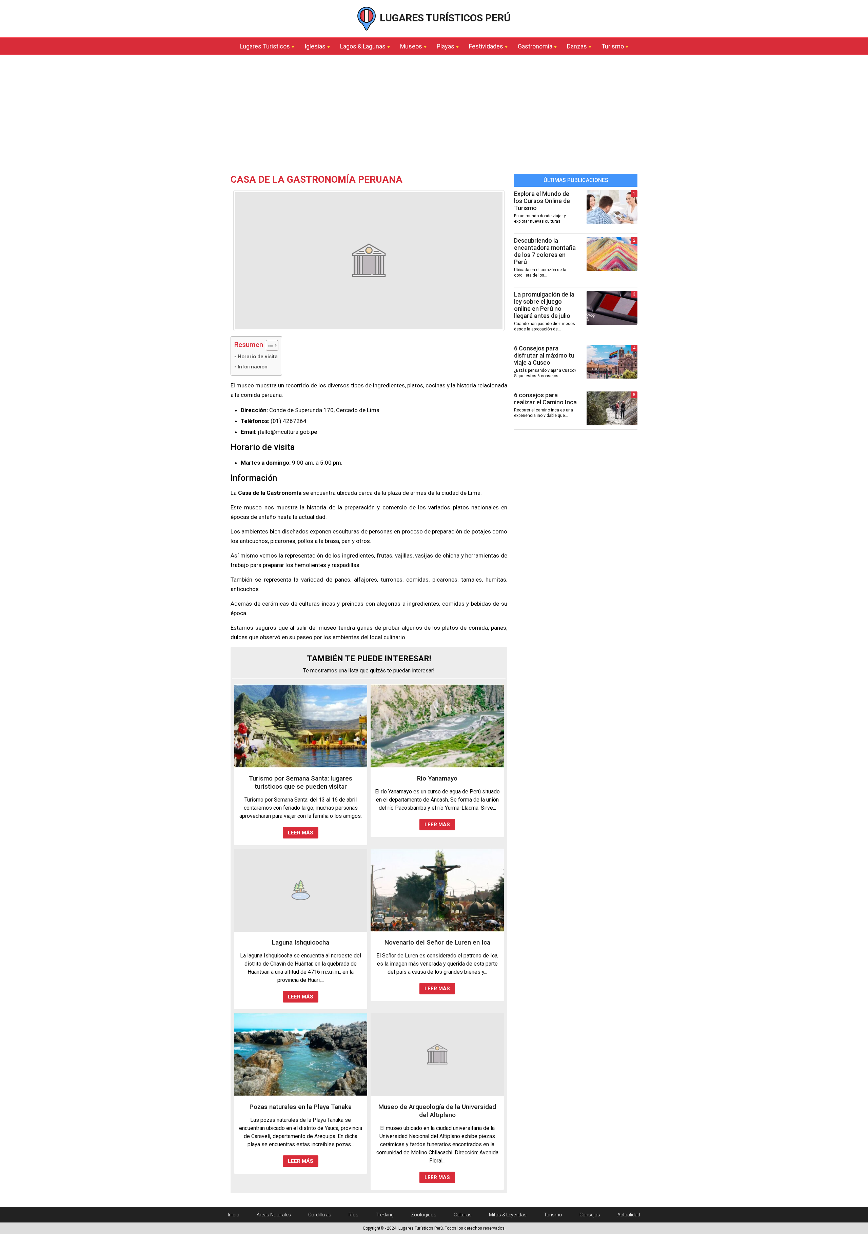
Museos (411, 46)
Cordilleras (319, 1214)
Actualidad (628, 1214)
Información (253, 367)
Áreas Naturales (274, 1214)
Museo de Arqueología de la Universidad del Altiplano (437, 1111)
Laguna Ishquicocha (300, 942)
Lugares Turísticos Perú (444, 18)
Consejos (589, 1214)
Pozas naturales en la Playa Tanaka (301, 1107)
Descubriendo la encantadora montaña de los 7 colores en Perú (545, 251)
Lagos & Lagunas (363, 46)
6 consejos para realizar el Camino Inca (545, 398)
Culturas (463, 1214)
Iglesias (315, 46)
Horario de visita (258, 356)
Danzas (577, 46)
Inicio (233, 1214)
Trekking (385, 1214)
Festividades (486, 46)
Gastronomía (535, 46)
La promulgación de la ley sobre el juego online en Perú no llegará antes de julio (544, 305)
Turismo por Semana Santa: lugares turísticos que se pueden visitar (300, 782)
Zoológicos (423, 1214)
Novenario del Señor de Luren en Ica (437, 942)
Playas (445, 46)
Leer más (300, 833)
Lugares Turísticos (265, 46)
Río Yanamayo (437, 778)
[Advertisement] (434, 116)
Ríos (353, 1214)
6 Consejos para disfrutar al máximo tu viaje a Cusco (544, 355)
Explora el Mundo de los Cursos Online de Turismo (542, 200)
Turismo (612, 46)
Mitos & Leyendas (508, 1214)
